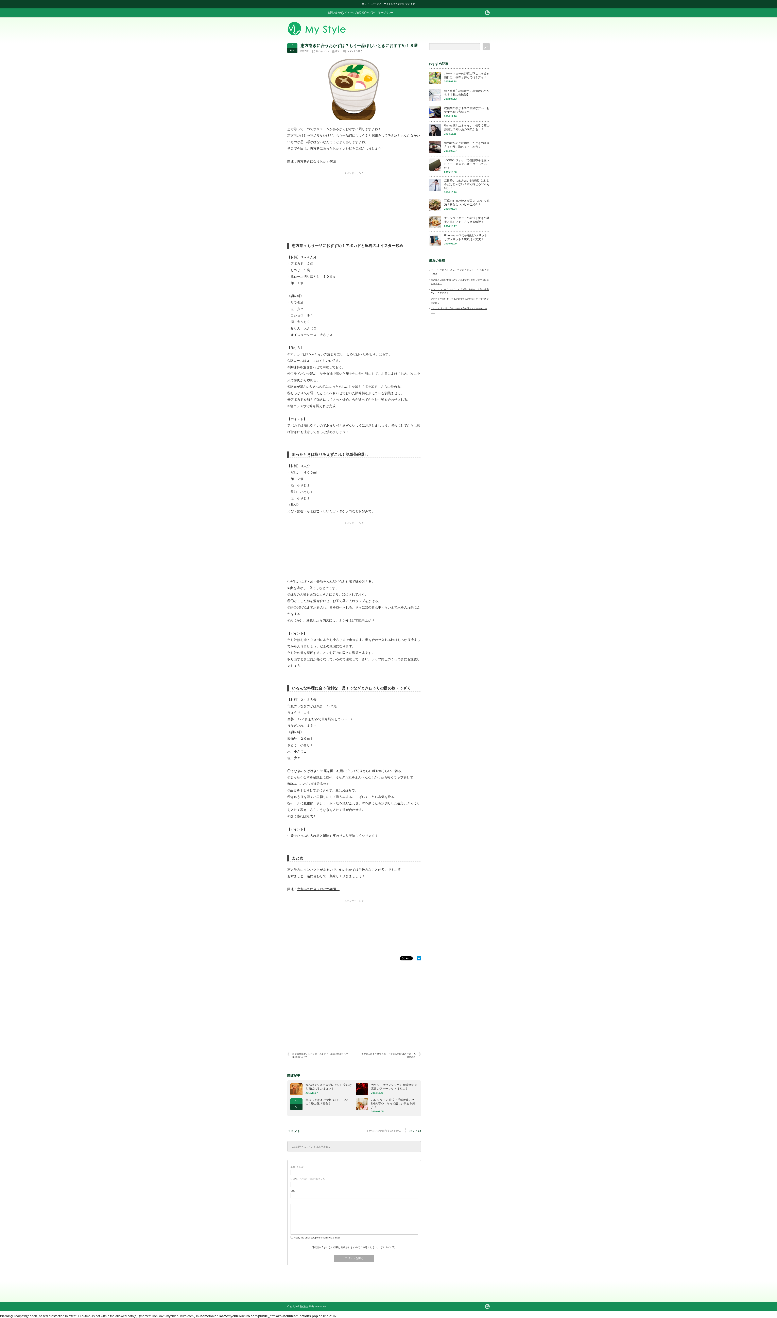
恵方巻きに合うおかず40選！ (318, 161)
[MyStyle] (316, 34)
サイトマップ (349, 12)
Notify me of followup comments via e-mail (317, 1237)
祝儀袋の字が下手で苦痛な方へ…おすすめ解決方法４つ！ (466, 110)
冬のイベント (322, 51)
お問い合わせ (335, 12)
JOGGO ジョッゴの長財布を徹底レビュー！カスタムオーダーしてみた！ (466, 164)
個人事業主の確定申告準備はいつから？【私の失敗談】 (466, 92)
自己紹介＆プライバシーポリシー (375, 12)
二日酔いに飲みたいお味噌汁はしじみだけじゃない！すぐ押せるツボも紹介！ (466, 184)
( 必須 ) (297, 1167)
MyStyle (304, 1306)
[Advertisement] (354, 200)
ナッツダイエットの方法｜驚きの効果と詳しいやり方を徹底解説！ (466, 219)
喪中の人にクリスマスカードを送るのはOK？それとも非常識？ (388, 1055)
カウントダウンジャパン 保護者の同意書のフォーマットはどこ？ (394, 1086)
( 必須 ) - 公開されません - (308, 1179)
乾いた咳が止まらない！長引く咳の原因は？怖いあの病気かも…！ (466, 127)
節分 (337, 51)
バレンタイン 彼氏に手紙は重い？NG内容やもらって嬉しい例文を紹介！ (393, 1103)
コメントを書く (354, 51)
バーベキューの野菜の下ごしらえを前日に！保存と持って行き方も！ (466, 75)
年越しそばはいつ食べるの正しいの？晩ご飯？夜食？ (327, 1101)
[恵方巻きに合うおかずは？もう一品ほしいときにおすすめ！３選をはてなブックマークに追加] (419, 959)
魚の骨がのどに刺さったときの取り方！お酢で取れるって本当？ (466, 144)
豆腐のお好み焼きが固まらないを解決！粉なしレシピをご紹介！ (466, 202)
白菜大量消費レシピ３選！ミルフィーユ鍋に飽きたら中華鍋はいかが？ (320, 1055)
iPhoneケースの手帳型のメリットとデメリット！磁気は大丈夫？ (465, 237)
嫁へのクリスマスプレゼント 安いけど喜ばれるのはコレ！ (329, 1086)
